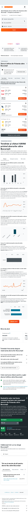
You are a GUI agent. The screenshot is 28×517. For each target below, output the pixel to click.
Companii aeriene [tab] (14, 158)
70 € (2, 11)
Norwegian (9, 428)
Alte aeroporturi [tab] (6, 469)
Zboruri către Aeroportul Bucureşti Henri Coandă (10, 479)
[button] (2, 7)
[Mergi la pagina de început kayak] (8, 7)
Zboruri (12, 492)
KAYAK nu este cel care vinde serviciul (10, 506)
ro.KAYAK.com (7, 492)
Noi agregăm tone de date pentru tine (10, 508)
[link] (14, 321)
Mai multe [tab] (23, 158)
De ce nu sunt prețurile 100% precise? (10, 510)
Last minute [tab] (17, 78)
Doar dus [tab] (10, 78)
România (16, 492)
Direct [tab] (23, 78)
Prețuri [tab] (4, 158)
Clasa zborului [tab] (15, 469)
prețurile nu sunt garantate (9, 502)
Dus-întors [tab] (4, 78)
